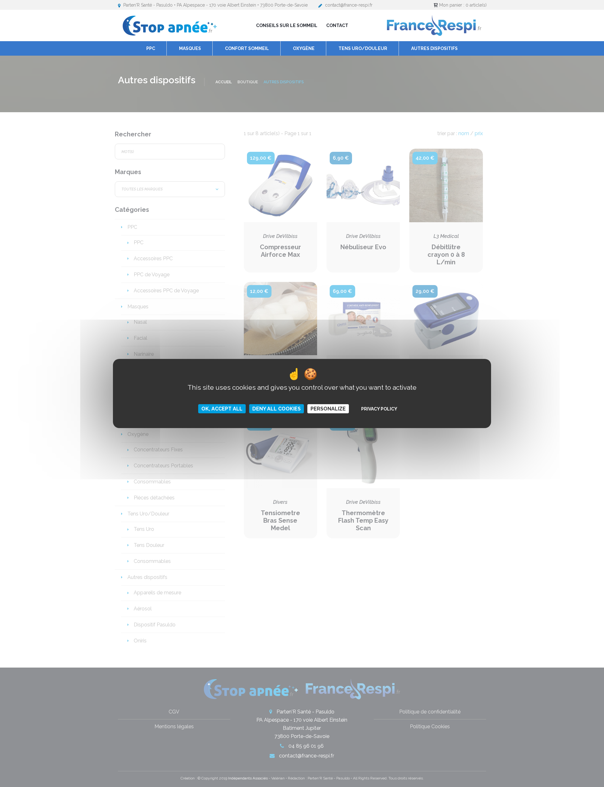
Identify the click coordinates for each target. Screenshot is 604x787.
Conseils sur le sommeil (286, 25)
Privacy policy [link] (379, 408)
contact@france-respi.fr (348, 5)
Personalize (328, 409)
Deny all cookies (276, 409)
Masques (190, 48)
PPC (150, 48)
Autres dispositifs (434, 48)
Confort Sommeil (247, 48)
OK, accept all (222, 409)
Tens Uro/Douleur (362, 48)
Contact (337, 25)
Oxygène (304, 48)
